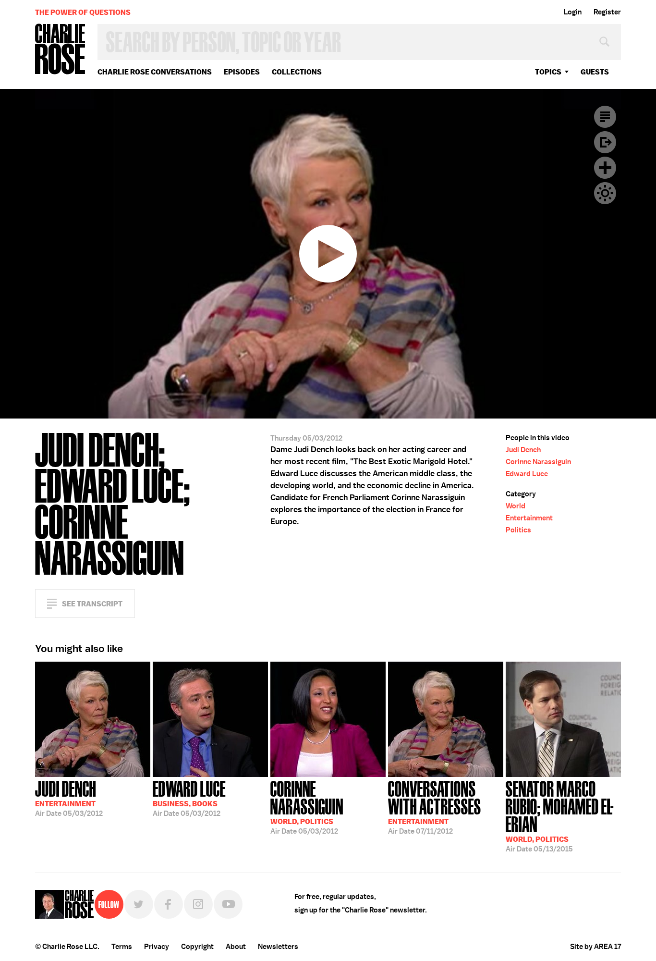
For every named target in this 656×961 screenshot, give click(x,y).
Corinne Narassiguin (538, 462)
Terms (121, 946)
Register (607, 12)
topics (548, 71)
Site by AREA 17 (595, 946)
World (515, 506)
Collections (297, 71)
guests (595, 71)
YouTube (228, 904)
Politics (518, 530)
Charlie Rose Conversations (154, 71)
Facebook (168, 904)
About (236, 946)
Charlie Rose (60, 50)
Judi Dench (523, 450)
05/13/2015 (560, 815)
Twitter (138, 904)
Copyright (197, 946)
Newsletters (278, 946)
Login (573, 12)
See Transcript (92, 603)
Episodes (242, 71)
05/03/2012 (69, 797)
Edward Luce (527, 474)
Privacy (156, 946)
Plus (605, 168)
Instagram (198, 904)
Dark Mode (605, 193)
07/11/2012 (434, 806)
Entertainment (529, 518)
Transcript (605, 117)
